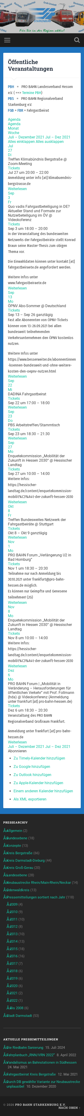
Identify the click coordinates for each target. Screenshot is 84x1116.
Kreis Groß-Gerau (20, 868)
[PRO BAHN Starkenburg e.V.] (42, 16)
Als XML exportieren (30, 799)
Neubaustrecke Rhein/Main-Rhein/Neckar (39, 883)
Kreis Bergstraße (19, 853)
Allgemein (14, 831)
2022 (14, 1000)
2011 (14, 919)
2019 (14, 978)
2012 (14, 926)
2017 (14, 963)
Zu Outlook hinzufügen (32, 775)
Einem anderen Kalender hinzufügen (43, 791)
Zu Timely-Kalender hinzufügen (39, 758)
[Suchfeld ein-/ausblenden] (77, 40)
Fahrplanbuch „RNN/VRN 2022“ (31, 1055)
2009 (14, 904)
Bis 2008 (16, 1008)
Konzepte (14, 846)
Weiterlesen (17, 189)
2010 (14, 912)
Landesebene (17, 875)
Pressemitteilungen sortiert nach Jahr (36, 897)
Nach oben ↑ (70, 1107)
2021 (14, 993)
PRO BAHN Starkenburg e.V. (40, 1104)
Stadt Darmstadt (19, 1016)
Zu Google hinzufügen (32, 766)
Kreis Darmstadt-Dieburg (26, 860)
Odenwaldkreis (18, 890)
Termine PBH (31, 93)
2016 (14, 956)
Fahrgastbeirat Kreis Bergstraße (31, 1074)
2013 (14, 934)
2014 (14, 941)
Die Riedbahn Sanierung (25, 1047)
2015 (14, 949)
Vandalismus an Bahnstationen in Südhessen (42, 1062)
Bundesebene (17, 838)
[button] (17, 751)
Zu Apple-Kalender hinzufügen (38, 783)
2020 (14, 986)
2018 (14, 971)
